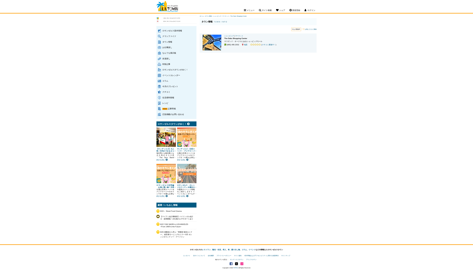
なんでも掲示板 (169, 53)
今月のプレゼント (170, 86)
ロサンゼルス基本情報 (172, 31)
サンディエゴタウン (236, 259)
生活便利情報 (168, 97)
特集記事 (166, 64)
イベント (252, 250)
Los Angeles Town (167, 7)
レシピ (165, 103)
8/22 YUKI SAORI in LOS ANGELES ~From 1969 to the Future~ (174, 225)
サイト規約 (238, 255)
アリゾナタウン (251, 259)
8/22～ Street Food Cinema (171, 211)
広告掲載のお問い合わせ (173, 114)
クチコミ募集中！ (269, 45)
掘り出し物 (235, 250)
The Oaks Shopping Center (238, 16)
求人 (224, 250)
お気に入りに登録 (311, 29)
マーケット (225, 16)
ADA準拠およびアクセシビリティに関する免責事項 (261, 255)
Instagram (241, 263)
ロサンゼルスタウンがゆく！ (175, 70)
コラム (165, 81)
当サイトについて (199, 255)
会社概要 (211, 255)
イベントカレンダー (171, 75)
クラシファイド (169, 36)
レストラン (206, 250)
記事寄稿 (172, 109)
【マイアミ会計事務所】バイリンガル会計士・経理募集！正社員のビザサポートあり (176, 218)
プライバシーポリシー (224, 255)
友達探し (166, 58)
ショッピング (217, 16)
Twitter (236, 263)
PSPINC (235, 268)
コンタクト (186, 255)
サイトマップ (285, 255)
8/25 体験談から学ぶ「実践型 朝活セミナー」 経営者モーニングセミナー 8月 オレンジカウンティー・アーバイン (176, 234)
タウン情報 (167, 42)
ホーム (202, 16)
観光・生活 (216, 250)
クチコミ (166, 92)
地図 (245, 45)
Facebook (231, 263)
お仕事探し (167, 47)
